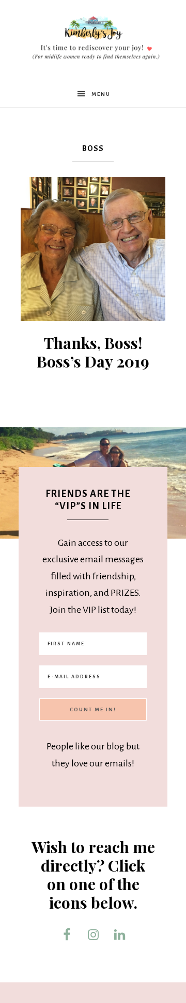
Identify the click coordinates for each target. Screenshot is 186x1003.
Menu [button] (101, 94)
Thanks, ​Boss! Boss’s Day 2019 (93, 352)
